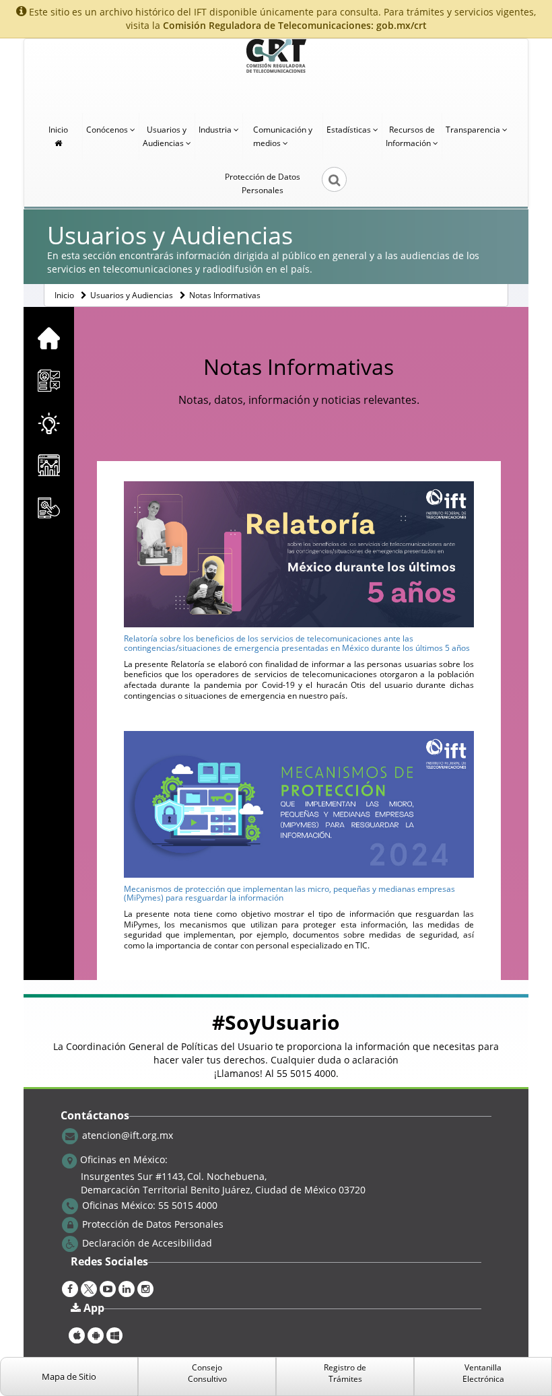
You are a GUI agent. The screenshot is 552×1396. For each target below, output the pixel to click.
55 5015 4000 (306, 1073)
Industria (216, 129)
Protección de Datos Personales (262, 183)
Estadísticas (349, 129)
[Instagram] (145, 1287)
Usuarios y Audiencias (165, 136)
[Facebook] (70, 1287)
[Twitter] (88, 1287)
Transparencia (474, 129)
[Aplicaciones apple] (76, 1333)
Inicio (58, 129)
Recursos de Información (410, 136)
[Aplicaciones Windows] (114, 1333)
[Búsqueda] (325, 183)
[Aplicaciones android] (95, 1333)
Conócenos (108, 129)
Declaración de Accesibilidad (147, 1242)
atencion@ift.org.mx (127, 1134)
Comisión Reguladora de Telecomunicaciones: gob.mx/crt (295, 25)
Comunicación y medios (282, 136)
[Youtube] (107, 1287)
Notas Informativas (225, 295)
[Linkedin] (126, 1287)
